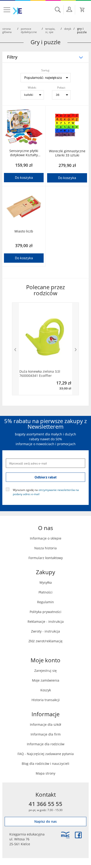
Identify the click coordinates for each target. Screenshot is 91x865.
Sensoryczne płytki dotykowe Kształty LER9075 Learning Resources (23, 153)
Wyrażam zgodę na (46, 492)
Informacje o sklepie (45, 538)
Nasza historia (45, 548)
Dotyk (67, 28)
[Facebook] (78, 835)
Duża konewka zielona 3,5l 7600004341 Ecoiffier (39, 373)
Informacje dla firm (46, 734)
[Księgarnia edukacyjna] (65, 835)
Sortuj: (45, 70)
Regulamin (45, 602)
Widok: (32, 87)
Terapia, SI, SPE (50, 30)
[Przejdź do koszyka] (82, 9)
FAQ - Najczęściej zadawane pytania (46, 754)
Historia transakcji (46, 700)
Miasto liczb (23, 231)
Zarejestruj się (45, 670)
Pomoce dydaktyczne (29, 30)
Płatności (45, 592)
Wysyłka (45, 582)
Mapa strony (45, 773)
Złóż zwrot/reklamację (45, 641)
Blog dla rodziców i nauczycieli (45, 763)
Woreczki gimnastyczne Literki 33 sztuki (67, 153)
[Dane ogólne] (69, 9)
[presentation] (15, 348)
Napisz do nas (45, 821)
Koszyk (45, 690)
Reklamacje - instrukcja (46, 621)
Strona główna (7, 30)
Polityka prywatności (45, 612)
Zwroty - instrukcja (45, 631)
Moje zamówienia (45, 680)
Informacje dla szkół (45, 724)
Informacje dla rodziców (45, 744)
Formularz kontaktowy (45, 558)
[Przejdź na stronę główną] (17, 11)
